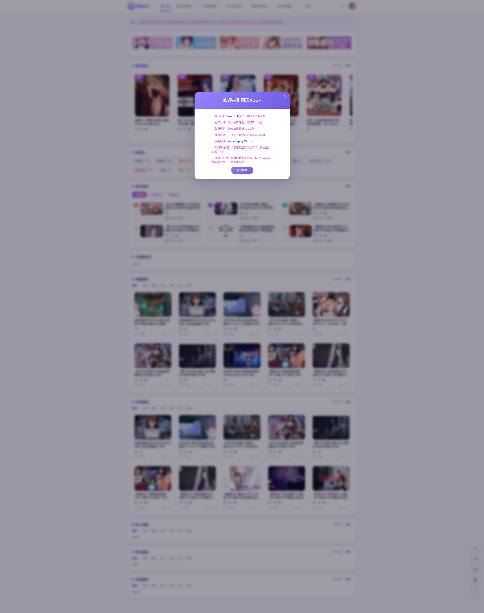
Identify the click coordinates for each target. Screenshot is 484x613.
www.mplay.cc (234, 116)
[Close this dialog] (285, 96)
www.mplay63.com (240, 141)
